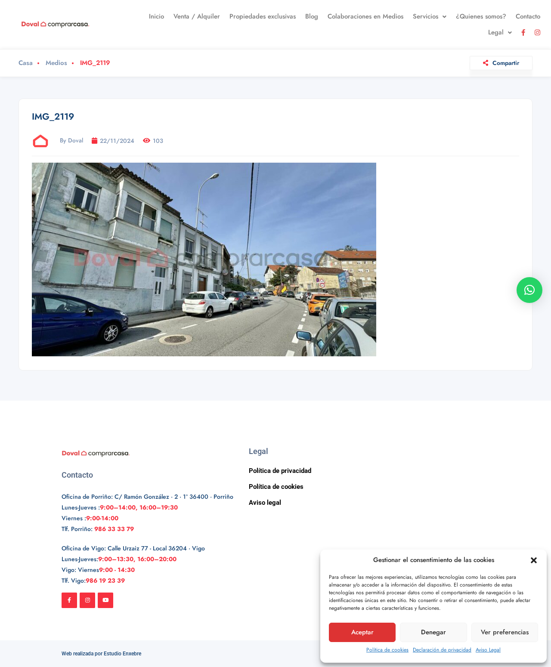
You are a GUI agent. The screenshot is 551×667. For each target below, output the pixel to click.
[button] (533, 560)
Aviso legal (265, 502)
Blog (311, 16)
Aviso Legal (488, 650)
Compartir (505, 63)
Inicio (156, 16)
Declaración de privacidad (442, 650)
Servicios (425, 16)
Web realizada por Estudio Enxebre (101, 654)
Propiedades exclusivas (262, 16)
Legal (496, 32)
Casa (26, 63)
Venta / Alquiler (196, 16)
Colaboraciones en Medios (365, 16)
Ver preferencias (505, 632)
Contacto (528, 16)
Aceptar (362, 632)
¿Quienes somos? (481, 16)
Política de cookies (387, 650)
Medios (56, 63)
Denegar (433, 632)
